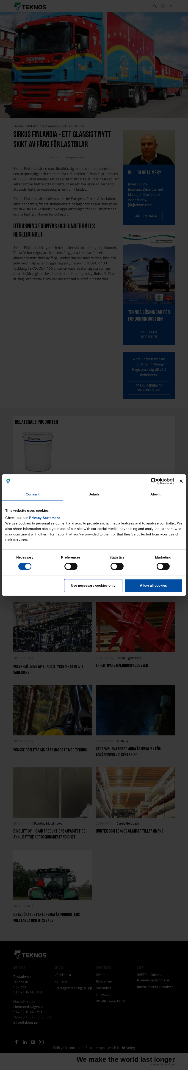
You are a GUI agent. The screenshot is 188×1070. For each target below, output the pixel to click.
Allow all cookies (153, 585)
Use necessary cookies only (93, 585)
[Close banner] (181, 481)
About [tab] (155, 494)
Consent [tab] (32, 494)
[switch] (70, 566)
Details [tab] (94, 494)
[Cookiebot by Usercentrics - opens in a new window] (154, 481)
